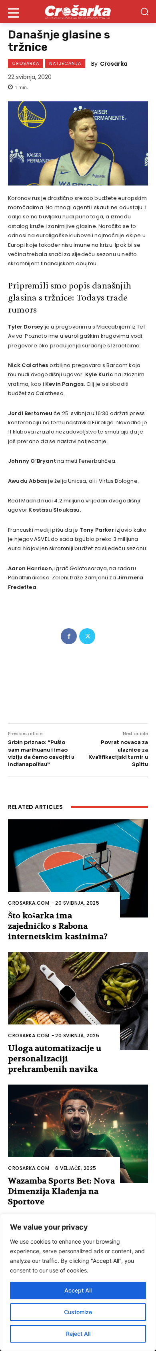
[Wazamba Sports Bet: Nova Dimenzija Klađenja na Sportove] (78, 1134)
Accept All (78, 1290)
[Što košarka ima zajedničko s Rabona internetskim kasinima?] (78, 868)
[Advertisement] (78, 678)
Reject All (78, 1333)
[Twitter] (87, 636)
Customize (78, 1312)
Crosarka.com (28, 902)
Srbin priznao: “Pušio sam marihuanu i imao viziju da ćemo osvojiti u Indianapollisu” (41, 753)
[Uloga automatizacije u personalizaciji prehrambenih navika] (78, 1001)
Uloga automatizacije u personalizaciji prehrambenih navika (54, 1058)
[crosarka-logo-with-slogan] (78, 11)
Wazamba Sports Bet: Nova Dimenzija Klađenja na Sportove (61, 1191)
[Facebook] (69, 636)
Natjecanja (65, 63)
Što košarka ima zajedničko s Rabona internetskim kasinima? (58, 926)
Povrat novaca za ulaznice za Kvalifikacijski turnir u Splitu (118, 753)
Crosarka (25, 63)
